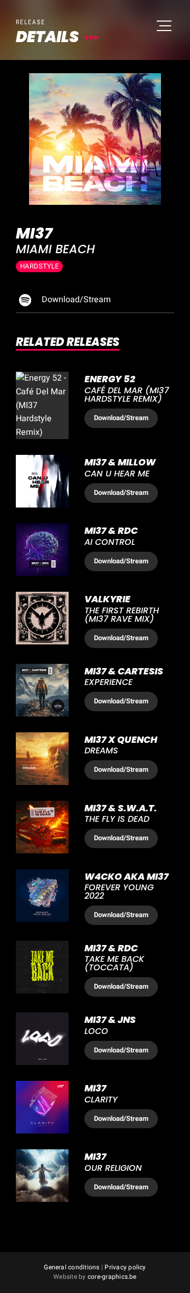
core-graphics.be (112, 1276)
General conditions (71, 1267)
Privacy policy (125, 1267)
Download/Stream (75, 299)
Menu (163, 26)
